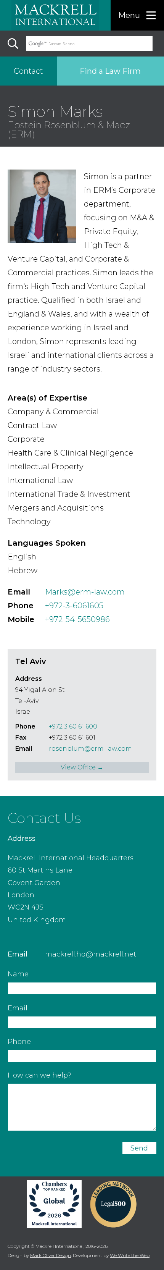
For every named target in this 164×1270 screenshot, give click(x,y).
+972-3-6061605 (74, 605)
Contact (28, 71)
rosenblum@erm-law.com (90, 748)
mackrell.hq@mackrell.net (90, 954)
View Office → (82, 767)
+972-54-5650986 (77, 619)
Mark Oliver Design (50, 1255)
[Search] (13, 44)
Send (139, 1148)
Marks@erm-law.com (85, 591)
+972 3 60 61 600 (73, 726)
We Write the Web (130, 1255)
